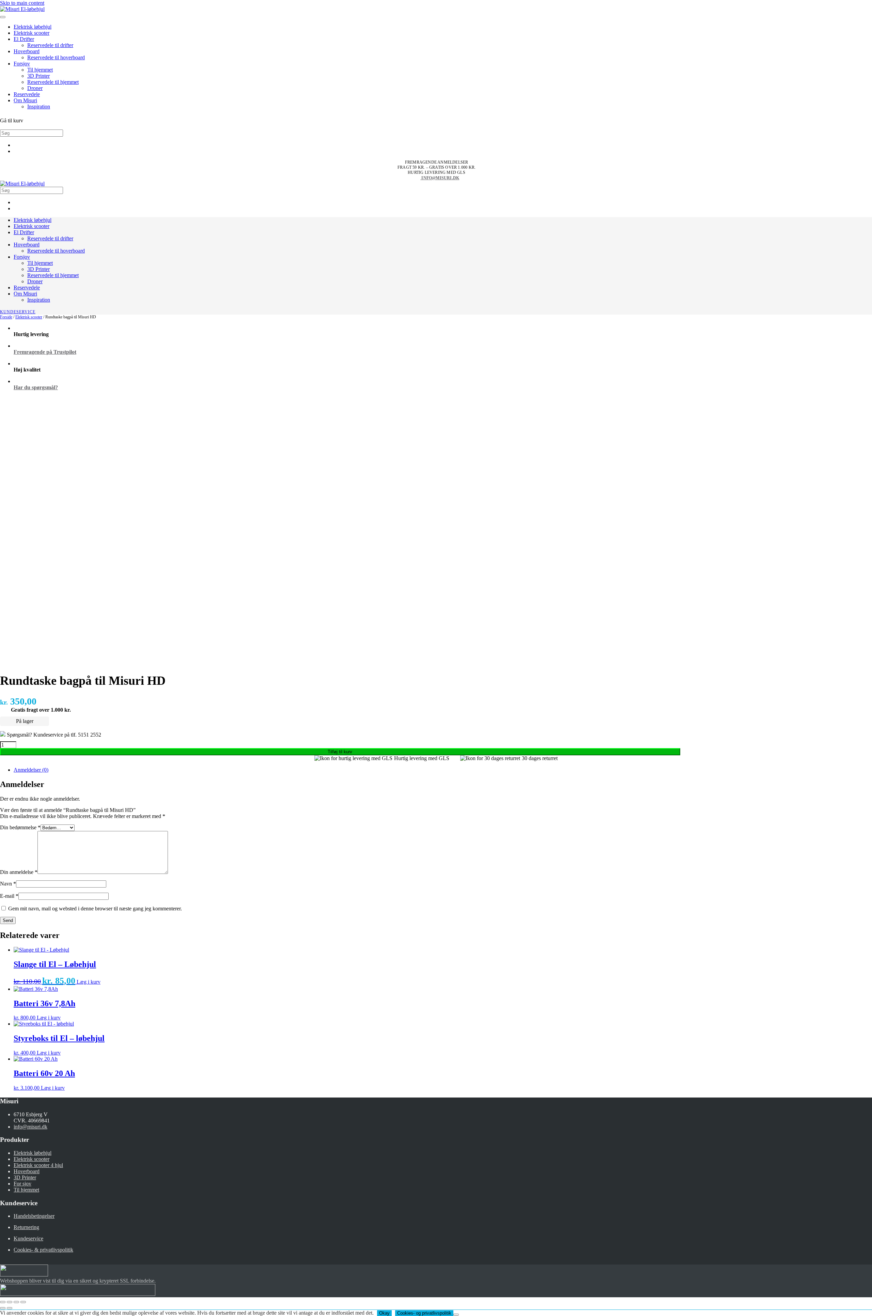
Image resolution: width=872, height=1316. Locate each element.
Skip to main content (22, 3)
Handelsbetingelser (34, 1216)
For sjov (22, 1183)
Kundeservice (17, 311)
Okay (384, 1313)
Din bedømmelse (20, 827)
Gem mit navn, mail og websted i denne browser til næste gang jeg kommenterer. (95, 908)
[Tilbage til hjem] (22, 9)
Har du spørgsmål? (36, 387)
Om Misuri (25, 100)
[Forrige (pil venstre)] (2, 1308)
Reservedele (27, 94)
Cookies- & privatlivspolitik (43, 1250)
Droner (35, 88)
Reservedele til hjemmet (53, 82)
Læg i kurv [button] (88, 982)
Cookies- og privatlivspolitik (424, 1313)
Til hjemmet (40, 70)
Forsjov (22, 63)
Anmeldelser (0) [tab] (31, 770)
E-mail (9, 896)
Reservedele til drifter (50, 45)
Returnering (26, 1227)
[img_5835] (98, 662)
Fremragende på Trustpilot (45, 352)
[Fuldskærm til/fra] (9, 1302)
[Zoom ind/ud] (2, 1302)
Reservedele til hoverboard (56, 57)
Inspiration (38, 106)
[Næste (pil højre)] (9, 1308)
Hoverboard (27, 51)
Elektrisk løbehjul (32, 27)
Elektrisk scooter (31, 33)
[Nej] (456, 1315)
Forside (6, 317)
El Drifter (24, 39)
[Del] (16, 1302)
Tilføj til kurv (340, 751)
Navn (8, 884)
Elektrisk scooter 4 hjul (38, 1165)
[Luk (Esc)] (23, 1302)
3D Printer (38, 76)
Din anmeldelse (18, 872)
